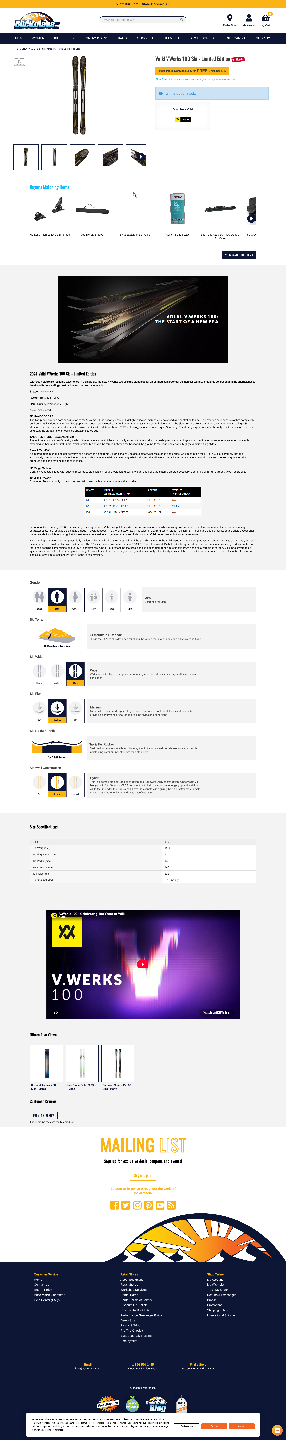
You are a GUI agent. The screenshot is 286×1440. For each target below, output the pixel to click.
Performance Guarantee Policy (141, 1315)
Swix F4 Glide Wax (177, 234)
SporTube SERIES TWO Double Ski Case (220, 236)
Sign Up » (143, 1175)
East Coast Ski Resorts (136, 1335)
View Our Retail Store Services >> (142, 4)
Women (38, 38)
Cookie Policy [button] (128, 1426)
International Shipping (222, 1315)
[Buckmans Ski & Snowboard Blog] (156, 1404)
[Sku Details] (233, 79)
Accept (241, 1426)
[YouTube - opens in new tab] (160, 1205)
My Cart (266, 20)
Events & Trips (130, 1325)
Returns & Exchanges (221, 1295)
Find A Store (229, 25)
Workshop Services (133, 1289)
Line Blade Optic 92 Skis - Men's (81, 1087)
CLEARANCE (28, 49)
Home (17, 49)
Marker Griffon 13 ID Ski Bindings (50, 234)
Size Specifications (166, 79)
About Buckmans (131, 1279)
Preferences (187, 1426)
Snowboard (96, 38)
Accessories (202, 38)
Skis (44, 49)
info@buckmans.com (87, 1368)
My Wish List (215, 1284)
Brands (212, 1300)
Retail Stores (129, 1284)
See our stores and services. (198, 1368)
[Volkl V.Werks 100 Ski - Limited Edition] (26, 157)
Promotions (214, 1305)
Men (18, 38)
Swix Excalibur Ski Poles (135, 234)
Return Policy (43, 1289)
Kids (58, 38)
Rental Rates (129, 1295)
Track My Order (217, 1289)
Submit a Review (44, 1115)
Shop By (263, 38)
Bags (122, 38)
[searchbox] (182, 19)
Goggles (145, 38)
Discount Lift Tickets (133, 1305)
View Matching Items (239, 255)
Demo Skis (127, 1320)
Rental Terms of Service (136, 1300)
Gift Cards (235, 38)
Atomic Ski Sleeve (92, 234)
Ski (72, 38)
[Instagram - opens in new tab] (137, 1205)
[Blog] (171, 1205)
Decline (214, 1426)
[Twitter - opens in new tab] (125, 1205)
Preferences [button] (58, 1430)
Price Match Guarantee (49, 1295)
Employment (128, 1341)
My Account (249, 25)
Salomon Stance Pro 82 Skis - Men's (117, 1087)
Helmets (171, 38)
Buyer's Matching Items (49, 186)
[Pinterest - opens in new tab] (148, 1205)
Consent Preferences (143, 1387)
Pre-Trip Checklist (132, 1330)
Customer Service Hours (143, 1368)
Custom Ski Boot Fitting (136, 1310)
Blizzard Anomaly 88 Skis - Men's (43, 1087)
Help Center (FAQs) (47, 1300)
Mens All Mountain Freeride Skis (64, 49)
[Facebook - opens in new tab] (114, 1205)
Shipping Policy (217, 1310)
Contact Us (41, 1284)
